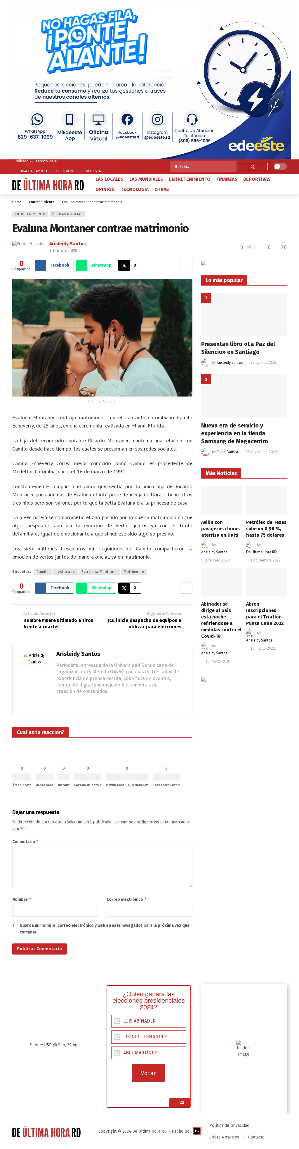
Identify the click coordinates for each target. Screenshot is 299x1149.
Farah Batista (227, 451)
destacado (65, 572)
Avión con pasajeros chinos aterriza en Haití (220, 528)
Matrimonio (134, 572)
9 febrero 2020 (63, 250)
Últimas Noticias (67, 214)
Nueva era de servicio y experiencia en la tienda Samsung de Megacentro (234, 433)
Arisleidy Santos (67, 243)
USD (48, 1044)
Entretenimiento (30, 214)
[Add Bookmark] (186, 265)
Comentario (25, 841)
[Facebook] (241, 166)
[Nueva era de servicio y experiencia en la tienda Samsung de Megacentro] (244, 395)
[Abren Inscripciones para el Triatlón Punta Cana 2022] (266, 582)
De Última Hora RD (261, 552)
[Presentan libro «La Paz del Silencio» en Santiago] (244, 314)
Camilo (42, 572)
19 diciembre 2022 (266, 560)
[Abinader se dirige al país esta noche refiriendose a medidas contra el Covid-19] (221, 582)
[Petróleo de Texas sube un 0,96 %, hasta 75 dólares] (266, 500)
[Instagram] (263, 166)
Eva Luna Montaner (99, 572)
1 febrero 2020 (218, 560)
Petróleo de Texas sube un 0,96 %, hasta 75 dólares (266, 528)
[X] (252, 166)
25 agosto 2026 (263, 362)
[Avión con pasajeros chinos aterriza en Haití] (221, 500)
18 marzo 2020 (218, 661)
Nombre (22, 899)
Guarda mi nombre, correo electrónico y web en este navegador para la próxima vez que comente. (105, 928)
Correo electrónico (127, 899)
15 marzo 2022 (263, 648)
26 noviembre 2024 (261, 451)
